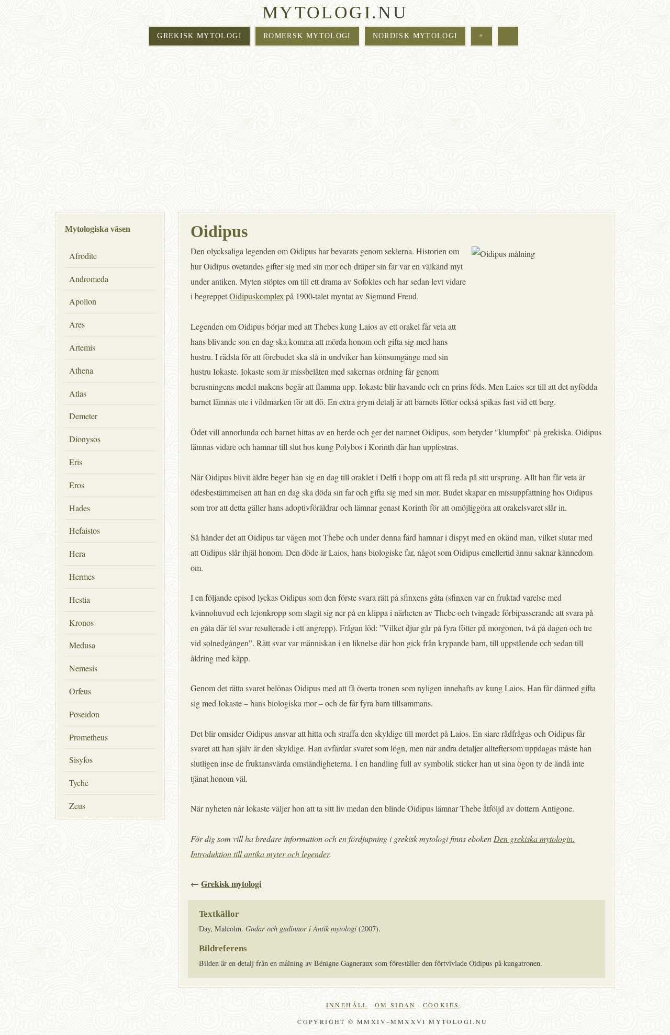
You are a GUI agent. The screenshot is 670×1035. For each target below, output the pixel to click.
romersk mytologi (307, 36)
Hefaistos (84, 530)
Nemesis (83, 667)
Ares (77, 324)
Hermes (82, 576)
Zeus (77, 805)
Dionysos (84, 438)
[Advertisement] (335, 130)
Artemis (82, 347)
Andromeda (88, 278)
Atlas (77, 393)
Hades (79, 507)
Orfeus (80, 690)
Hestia (79, 599)
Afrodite (83, 255)
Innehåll (347, 1004)
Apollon (82, 301)
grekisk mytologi (199, 36)
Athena (81, 370)
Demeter (83, 415)
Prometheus (88, 737)
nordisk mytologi (415, 36)
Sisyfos (81, 759)
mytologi (317, 12)
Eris (75, 461)
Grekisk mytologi (231, 884)
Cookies (441, 1004)
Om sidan (395, 1004)
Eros (76, 484)
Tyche (78, 782)
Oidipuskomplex (256, 295)
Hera (77, 553)
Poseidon (84, 713)
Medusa (82, 644)
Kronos (81, 622)
